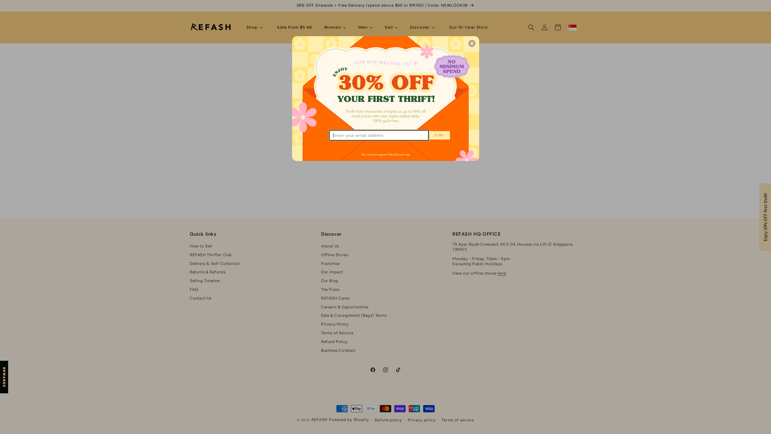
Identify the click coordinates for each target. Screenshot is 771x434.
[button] (472, 43)
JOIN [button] (438, 135)
